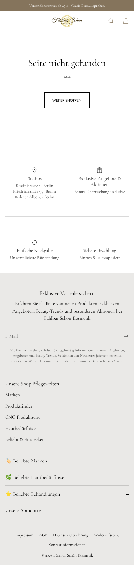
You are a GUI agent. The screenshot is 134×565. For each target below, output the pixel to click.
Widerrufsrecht (106, 535)
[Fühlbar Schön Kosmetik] (67, 21)
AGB (43, 535)
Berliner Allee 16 (28, 197)
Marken (12, 395)
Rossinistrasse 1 (28, 185)
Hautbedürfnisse (20, 428)
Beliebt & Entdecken (25, 439)
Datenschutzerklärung (70, 535)
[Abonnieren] (121, 336)
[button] (111, 21)
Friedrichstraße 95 (28, 191)
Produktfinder (18, 406)
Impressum (24, 535)
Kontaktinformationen (67, 544)
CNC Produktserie (22, 417)
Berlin (48, 185)
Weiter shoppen (67, 100)
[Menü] (13, 21)
